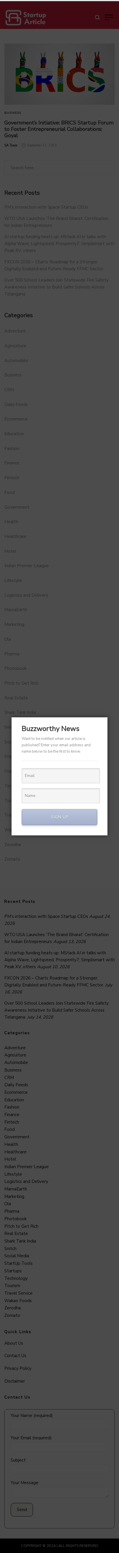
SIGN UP (59, 817)
